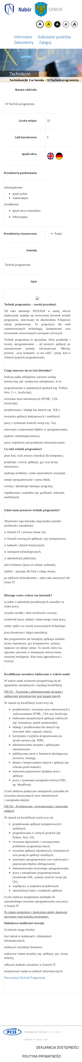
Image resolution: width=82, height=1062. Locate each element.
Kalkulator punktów (54, 37)
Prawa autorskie (36, 1032)
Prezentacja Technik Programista (24, 977)
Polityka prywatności (41, 1056)
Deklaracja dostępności (57, 1047)
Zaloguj (45, 42)
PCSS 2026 (54, 1032)
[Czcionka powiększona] (74, 24)
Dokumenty (23, 42)
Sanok (55, 9)
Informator (23, 37)
